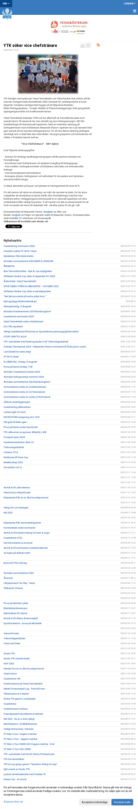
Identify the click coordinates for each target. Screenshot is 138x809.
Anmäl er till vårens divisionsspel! (21, 618)
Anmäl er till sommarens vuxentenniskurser (26, 548)
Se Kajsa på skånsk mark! (17, 553)
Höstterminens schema (16, 708)
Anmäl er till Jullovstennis (17, 487)
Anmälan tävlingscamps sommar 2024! (24, 376)
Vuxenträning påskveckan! (17, 407)
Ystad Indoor (10, 673)
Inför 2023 (9, 663)
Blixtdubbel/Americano (15, 608)
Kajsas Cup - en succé (15, 779)
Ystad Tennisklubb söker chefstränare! (23, 321)
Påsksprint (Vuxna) (13, 588)
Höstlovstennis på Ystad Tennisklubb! (23, 683)
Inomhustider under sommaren (19, 527)
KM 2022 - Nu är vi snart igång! (19, 719)
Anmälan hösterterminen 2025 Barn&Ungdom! (27, 311)
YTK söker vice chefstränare (30, 45)
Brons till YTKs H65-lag (15, 563)
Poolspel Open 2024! (14, 437)
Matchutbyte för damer (15, 613)
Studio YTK (9, 653)
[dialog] (69, 794)
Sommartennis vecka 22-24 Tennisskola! (24, 392)
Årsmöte (8, 578)
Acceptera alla (122, 802)
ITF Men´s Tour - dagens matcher (20, 739)
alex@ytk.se (49, 211)
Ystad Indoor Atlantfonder (17, 492)
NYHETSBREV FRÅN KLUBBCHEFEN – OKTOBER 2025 (31, 286)
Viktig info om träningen (16, 507)
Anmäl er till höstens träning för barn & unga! (27, 532)
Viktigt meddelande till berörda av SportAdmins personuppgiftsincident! (41, 331)
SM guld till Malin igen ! (15, 422)
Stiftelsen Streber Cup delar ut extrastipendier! (27, 291)
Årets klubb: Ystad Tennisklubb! (20, 281)
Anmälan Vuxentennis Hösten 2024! (22, 371)
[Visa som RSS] (98, 45)
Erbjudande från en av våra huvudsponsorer (26, 497)
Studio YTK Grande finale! (17, 658)
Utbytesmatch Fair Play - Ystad (19, 583)
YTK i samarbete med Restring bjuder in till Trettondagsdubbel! (36, 341)
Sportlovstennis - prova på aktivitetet (23, 623)
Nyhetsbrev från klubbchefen (19, 256)
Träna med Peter (12, 643)
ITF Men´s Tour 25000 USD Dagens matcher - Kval (29, 744)
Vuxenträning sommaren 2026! (19, 246)
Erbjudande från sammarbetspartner (22, 522)
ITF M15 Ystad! (11, 356)
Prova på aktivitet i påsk (16, 603)
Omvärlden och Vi (13, 467)
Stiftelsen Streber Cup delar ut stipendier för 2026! (29, 276)
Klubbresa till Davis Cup (16, 457)
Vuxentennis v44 (12, 678)
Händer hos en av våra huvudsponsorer (24, 668)
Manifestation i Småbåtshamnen (20, 724)
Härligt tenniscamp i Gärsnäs (18, 729)
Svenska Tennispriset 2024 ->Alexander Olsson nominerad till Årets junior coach (45, 346)
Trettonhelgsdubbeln (14, 638)
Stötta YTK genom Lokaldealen (20, 698)
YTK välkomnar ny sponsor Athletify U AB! (25, 432)
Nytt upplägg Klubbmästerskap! (20, 301)
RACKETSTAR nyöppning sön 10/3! (22, 417)
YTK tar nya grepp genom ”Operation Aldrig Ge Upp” (31, 764)
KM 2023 (8, 512)
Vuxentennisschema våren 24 (19, 442)
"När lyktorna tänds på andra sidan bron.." (25, 296)
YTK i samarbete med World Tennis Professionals (29, 754)
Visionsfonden (11, 633)
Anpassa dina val (13, 801)
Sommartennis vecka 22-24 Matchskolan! (25, 387)
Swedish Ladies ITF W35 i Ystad (20, 251)
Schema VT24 (11, 452)
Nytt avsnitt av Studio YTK (17, 769)
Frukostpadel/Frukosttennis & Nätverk (23, 714)
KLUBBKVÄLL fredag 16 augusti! (20, 361)
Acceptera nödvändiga (94, 802)
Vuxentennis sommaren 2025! (19, 316)
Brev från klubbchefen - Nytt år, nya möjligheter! (28, 271)
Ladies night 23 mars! (15, 412)
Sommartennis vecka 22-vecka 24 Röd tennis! (27, 397)
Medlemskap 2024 (13, 462)
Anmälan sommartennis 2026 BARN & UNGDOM (28, 261)
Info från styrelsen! (13, 326)
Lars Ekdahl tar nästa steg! (17, 351)
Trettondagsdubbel (14, 447)
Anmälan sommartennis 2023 (19, 573)
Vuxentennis (10, 703)
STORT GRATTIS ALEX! (15, 336)
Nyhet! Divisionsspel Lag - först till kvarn (24, 688)
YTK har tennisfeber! (14, 759)
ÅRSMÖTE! (9, 266)
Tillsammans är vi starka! (16, 693)
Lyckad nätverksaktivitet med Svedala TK (25, 774)
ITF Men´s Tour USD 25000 (17, 749)
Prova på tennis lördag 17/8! (18, 366)
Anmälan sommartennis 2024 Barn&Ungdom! (27, 382)
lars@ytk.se (18, 215)
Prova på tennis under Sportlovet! (21, 427)
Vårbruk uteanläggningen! (17, 402)
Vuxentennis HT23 (13, 537)
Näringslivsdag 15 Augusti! (17, 306)
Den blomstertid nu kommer (18, 542)
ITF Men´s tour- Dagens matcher (20, 734)
